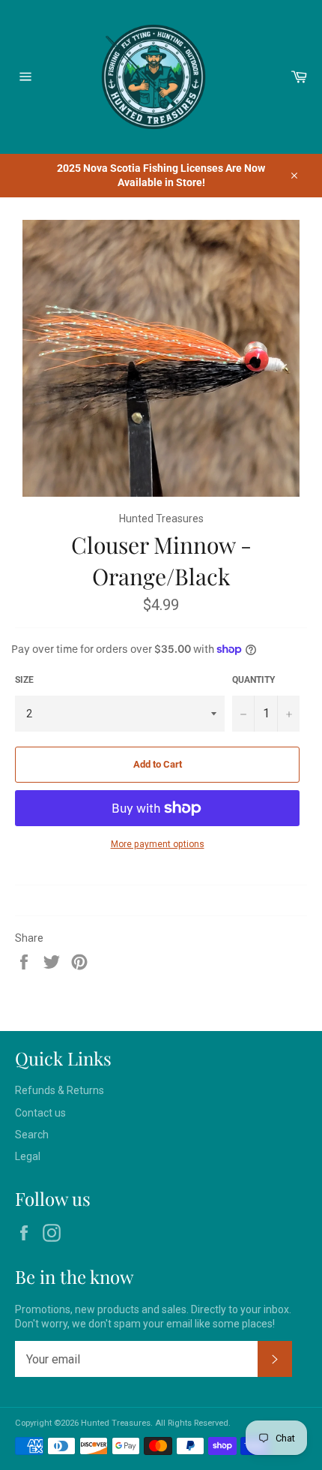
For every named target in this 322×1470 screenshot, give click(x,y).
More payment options (157, 844)
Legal (27, 1156)
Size (24, 680)
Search (32, 1135)
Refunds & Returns (59, 1090)
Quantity (253, 680)
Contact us (40, 1113)
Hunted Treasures (116, 1423)
